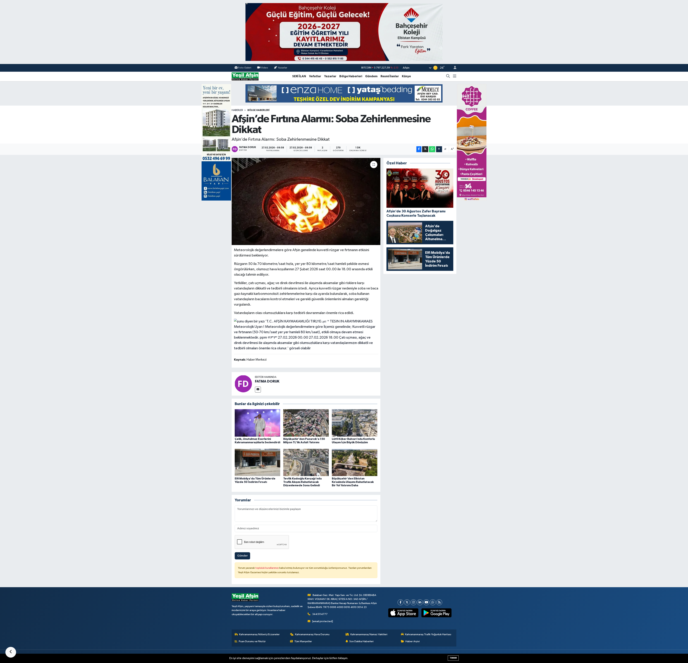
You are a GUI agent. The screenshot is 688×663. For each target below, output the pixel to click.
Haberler (237, 110)
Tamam (453, 658)
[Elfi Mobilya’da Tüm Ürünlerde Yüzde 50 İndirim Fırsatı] (257, 462)
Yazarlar (282, 67)
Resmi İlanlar (390, 76)
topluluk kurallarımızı (267, 568)
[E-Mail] (258, 390)
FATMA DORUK (267, 381)
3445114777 (320, 614)
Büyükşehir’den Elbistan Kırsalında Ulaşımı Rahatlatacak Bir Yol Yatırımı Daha (353, 482)
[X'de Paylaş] (425, 149)
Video (264, 67)
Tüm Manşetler (303, 641)
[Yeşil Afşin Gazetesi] (245, 76)
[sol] (216, 142)
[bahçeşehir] (344, 32)
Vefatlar (315, 76)
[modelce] (344, 93)
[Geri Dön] (10, 652)
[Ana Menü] (454, 76)
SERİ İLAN (299, 76)
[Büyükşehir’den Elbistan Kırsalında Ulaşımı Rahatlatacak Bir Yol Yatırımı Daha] (354, 462)
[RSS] (439, 602)
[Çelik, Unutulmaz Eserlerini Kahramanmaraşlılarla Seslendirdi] (257, 422)
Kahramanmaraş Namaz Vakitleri (368, 634)
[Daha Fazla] (439, 149)
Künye (406, 76)
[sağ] (471, 142)
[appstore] (403, 612)
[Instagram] (413, 602)
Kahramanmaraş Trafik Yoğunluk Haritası (428, 634)
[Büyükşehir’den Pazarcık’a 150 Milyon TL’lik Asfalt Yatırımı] (306, 422)
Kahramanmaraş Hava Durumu (312, 634)
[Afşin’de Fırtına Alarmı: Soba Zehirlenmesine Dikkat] (306, 201)
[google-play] (436, 612)
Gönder (242, 555)
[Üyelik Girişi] (453, 68)
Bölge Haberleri (350, 76)
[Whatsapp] (433, 602)
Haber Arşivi (412, 641)
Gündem (371, 76)
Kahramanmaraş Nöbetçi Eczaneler (259, 634)
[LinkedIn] (420, 602)
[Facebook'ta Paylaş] (418, 149)
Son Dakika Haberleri (361, 641)
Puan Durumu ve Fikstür (252, 641)
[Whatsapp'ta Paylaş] (432, 149)
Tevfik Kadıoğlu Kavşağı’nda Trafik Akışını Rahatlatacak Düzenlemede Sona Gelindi (302, 482)
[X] (407, 602)
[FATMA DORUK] (243, 383)
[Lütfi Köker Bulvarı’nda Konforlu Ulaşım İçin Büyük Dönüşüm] (354, 422)
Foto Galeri (244, 67)
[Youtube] (426, 602)
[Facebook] (400, 602)
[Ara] (448, 76)
